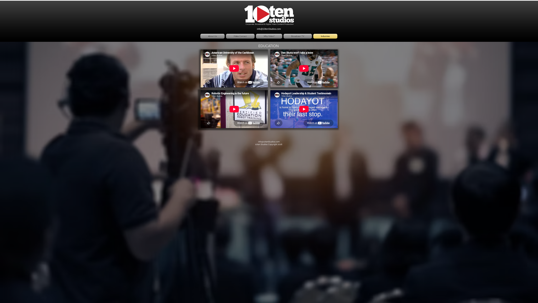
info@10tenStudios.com (269, 29)
